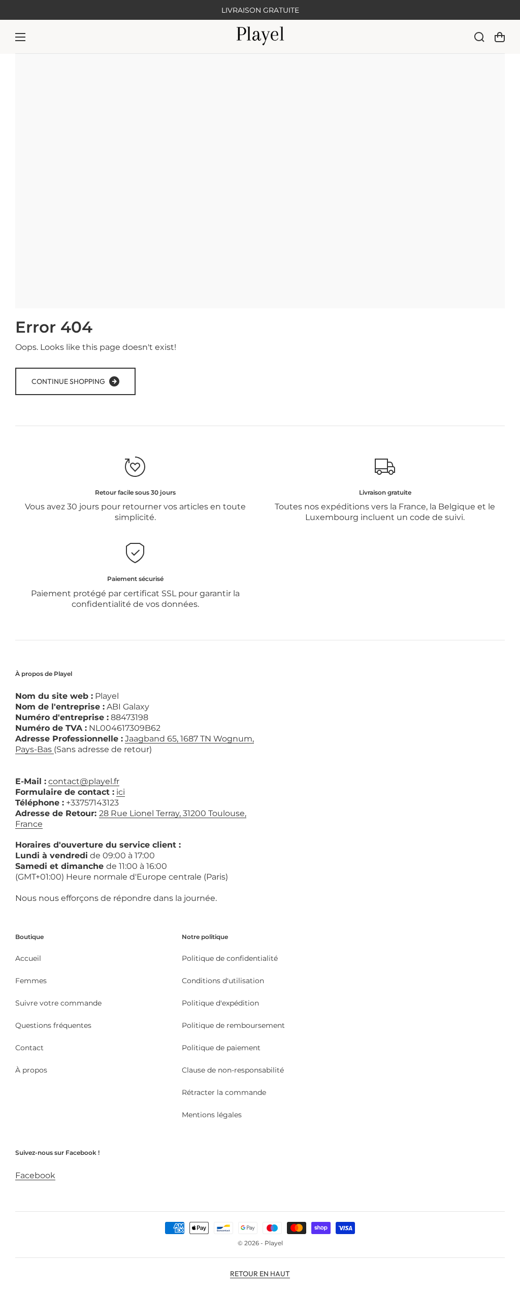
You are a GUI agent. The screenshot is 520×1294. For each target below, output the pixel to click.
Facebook (35, 1175)
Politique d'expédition (220, 1003)
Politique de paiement (221, 1047)
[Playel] (260, 36)
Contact (29, 1047)
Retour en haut (260, 1273)
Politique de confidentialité (230, 958)
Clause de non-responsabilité (233, 1070)
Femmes (31, 980)
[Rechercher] (479, 37)
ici (120, 792)
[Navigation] (20, 37)
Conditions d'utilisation (223, 980)
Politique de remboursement (233, 1025)
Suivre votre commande (58, 1003)
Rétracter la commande (224, 1092)
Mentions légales (212, 1114)
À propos (31, 1070)
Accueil (28, 958)
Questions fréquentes (53, 1025)
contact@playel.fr (83, 781)
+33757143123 (92, 802)
